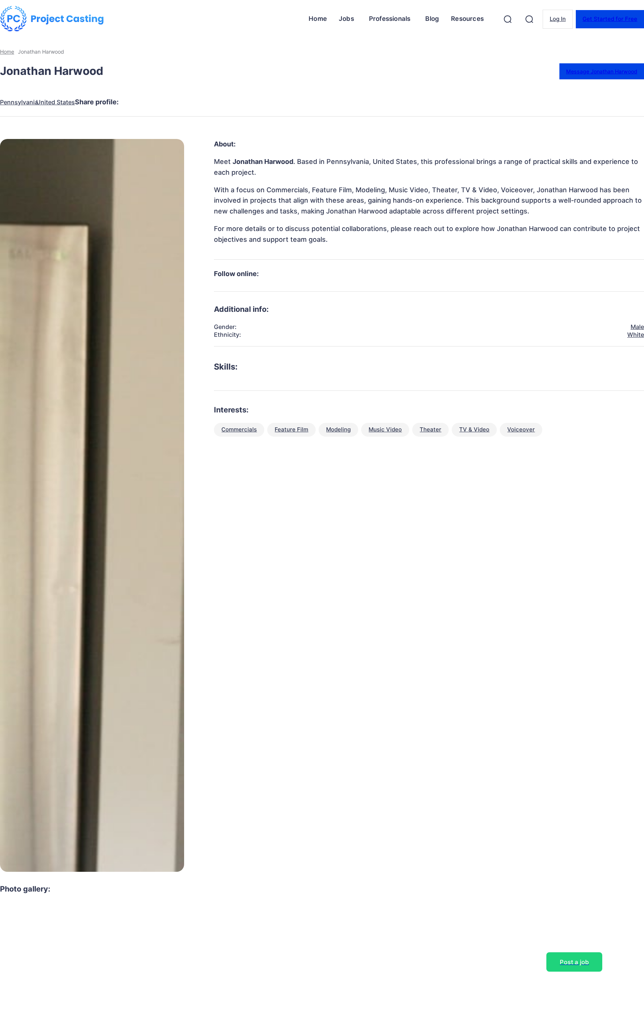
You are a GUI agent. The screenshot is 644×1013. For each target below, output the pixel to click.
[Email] (242, 102)
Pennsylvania (19, 102)
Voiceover (521, 429)
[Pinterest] (189, 102)
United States (55, 102)
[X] (162, 102)
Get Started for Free (610, 18)
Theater (430, 429)
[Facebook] (135, 102)
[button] (508, 19)
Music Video (385, 429)
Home (7, 51)
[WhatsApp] (215, 102)
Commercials (239, 429)
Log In (558, 18)
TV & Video (474, 429)
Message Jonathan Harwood (601, 71)
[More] (269, 102)
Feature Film (291, 429)
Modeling (338, 429)
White (635, 334)
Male (637, 326)
